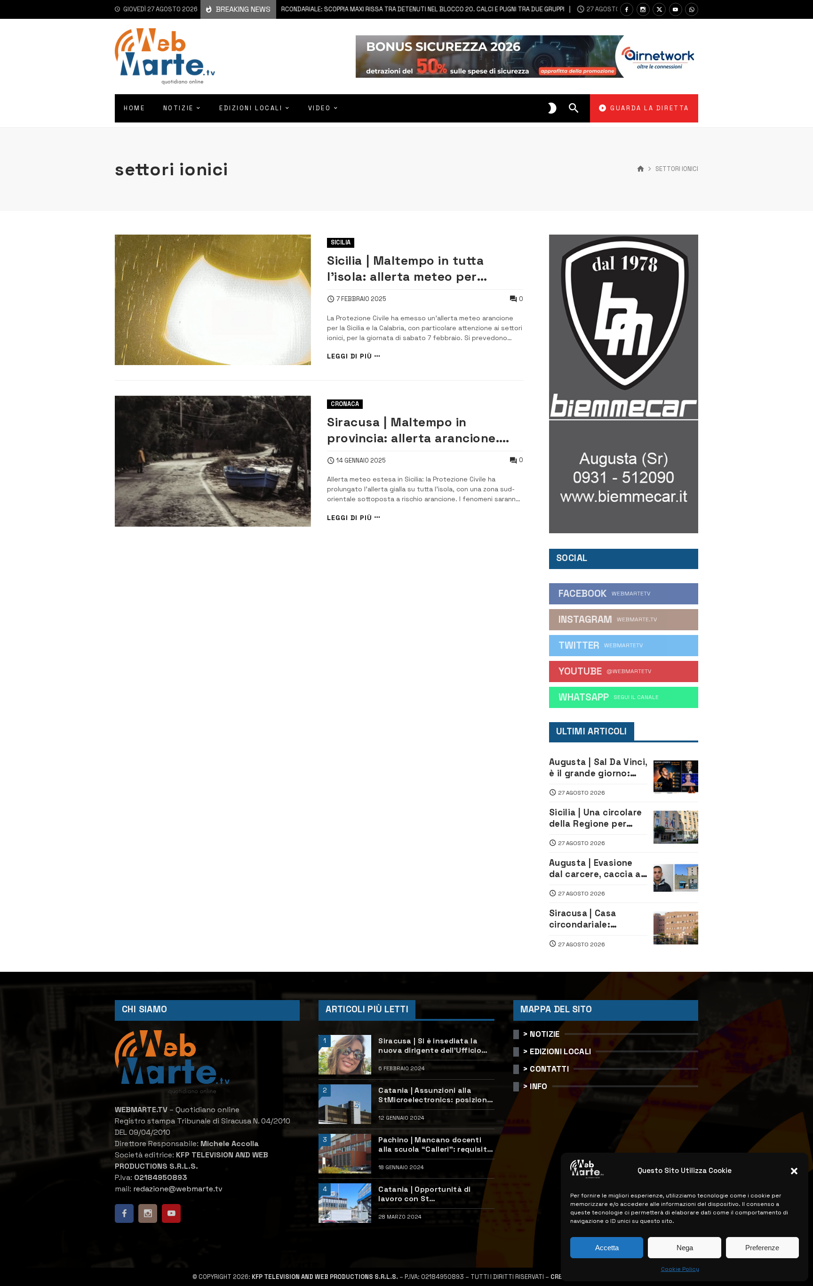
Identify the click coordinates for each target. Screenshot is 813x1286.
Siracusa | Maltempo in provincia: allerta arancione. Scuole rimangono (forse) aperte (413, 430)
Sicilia (341, 242)
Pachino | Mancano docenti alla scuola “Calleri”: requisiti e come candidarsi (433, 1145)
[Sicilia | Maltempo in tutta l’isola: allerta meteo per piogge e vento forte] (213, 300)
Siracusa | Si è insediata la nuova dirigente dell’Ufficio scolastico (429, 1046)
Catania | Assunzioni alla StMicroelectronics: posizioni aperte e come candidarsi (433, 1095)
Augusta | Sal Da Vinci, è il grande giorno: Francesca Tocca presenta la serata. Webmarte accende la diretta (598, 768)
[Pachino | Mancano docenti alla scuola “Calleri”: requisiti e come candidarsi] (345, 1153)
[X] (659, 9)
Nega (685, 1248)
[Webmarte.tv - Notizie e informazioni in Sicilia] (165, 56)
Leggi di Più (349, 356)
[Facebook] (626, 9)
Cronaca (345, 404)
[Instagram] (643, 9)
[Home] (640, 169)
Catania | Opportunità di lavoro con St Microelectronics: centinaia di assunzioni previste (434, 1194)
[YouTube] (675, 9)
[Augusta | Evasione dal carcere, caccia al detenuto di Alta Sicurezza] (676, 877)
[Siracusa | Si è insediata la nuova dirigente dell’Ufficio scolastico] (345, 1054)
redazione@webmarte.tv (178, 1189)
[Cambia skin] (552, 108)
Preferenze (762, 1248)
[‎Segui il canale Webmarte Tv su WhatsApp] (691, 9)
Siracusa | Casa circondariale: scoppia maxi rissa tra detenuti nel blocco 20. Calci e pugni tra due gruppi (348, 9)
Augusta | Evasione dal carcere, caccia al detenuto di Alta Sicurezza (596, 868)
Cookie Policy (680, 1269)
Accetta (607, 1248)
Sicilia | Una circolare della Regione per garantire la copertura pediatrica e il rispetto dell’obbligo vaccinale (598, 818)
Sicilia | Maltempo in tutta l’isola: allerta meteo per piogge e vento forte (405, 268)
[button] (794, 1171)
